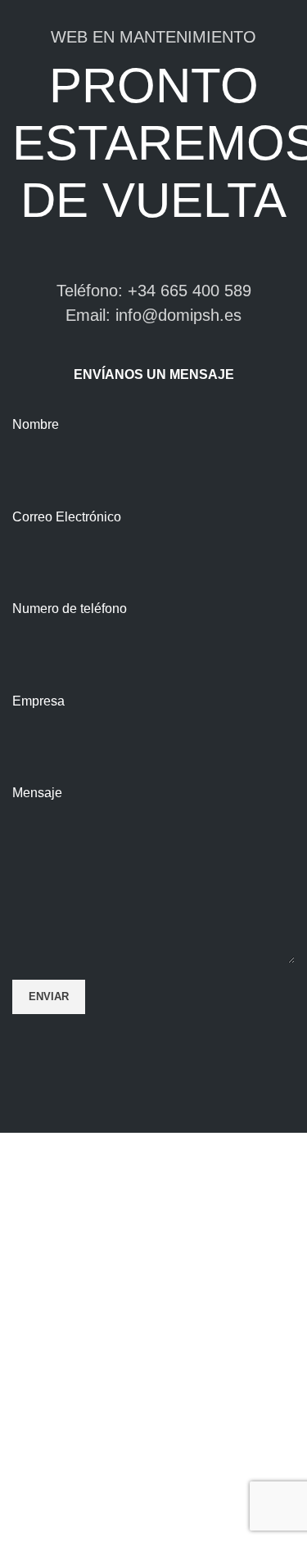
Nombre (35, 424)
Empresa (38, 701)
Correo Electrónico (66, 517)
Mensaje (37, 793)
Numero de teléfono (69, 608)
